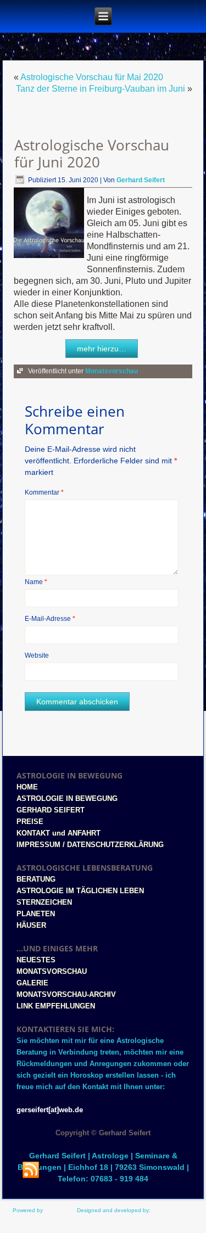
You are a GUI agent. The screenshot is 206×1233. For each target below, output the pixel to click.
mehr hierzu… (101, 348)
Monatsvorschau (111, 371)
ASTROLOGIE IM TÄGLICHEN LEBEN (80, 891)
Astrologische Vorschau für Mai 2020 (91, 77)
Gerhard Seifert (140, 180)
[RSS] (31, 1170)
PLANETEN (35, 914)
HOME (27, 787)
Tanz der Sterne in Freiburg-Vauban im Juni (100, 88)
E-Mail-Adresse (50, 619)
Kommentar (44, 492)
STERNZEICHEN (44, 902)
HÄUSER (31, 925)
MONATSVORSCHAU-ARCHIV (66, 994)
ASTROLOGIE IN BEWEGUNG (67, 798)
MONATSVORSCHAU (51, 971)
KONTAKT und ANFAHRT (58, 833)
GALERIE (32, 983)
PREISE (29, 821)
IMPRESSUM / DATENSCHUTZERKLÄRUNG (90, 844)
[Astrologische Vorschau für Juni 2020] (50, 258)
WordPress (58, 1210)
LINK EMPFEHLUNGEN (55, 1006)
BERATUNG (35, 879)
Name (36, 582)
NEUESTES (35, 960)
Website (37, 655)
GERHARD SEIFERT (50, 810)
